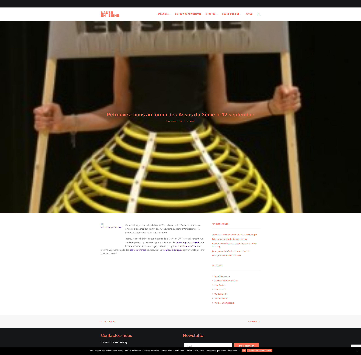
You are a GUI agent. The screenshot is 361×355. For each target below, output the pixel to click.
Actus (249, 14)
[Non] (357, 351)
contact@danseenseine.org (114, 342)
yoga (185, 242)
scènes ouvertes (138, 249)
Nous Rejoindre (230, 14)
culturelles (196, 242)
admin (192, 121)
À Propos (210, 14)
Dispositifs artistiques (188, 14)
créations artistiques (172, 249)
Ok (243, 350)
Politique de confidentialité (259, 350)
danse (179, 242)
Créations (163, 14)
